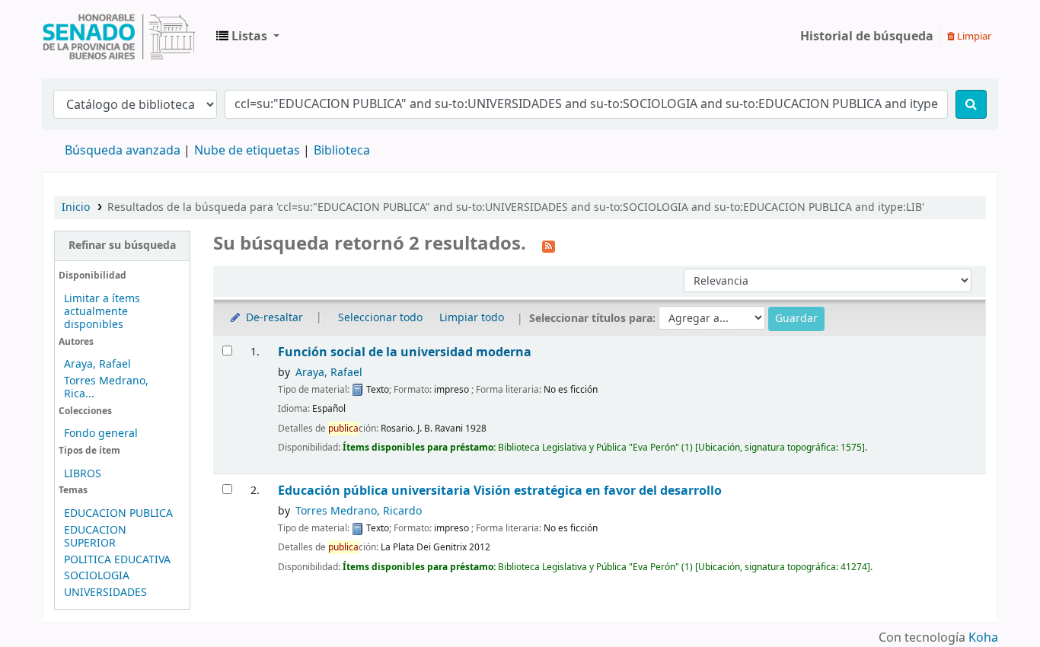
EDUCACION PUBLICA (118, 513)
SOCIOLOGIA (96, 576)
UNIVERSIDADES (105, 593)
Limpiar (973, 36)
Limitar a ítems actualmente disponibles (102, 312)
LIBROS (82, 474)
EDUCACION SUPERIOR (95, 536)
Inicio (76, 207)
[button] (248, 36)
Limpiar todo (471, 318)
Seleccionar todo (380, 318)
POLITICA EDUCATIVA (117, 560)
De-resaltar (273, 318)
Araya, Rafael (97, 364)
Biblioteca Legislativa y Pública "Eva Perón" (119, 36)
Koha (983, 638)
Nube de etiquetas (247, 151)
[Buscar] (971, 104)
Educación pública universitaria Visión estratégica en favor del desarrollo (500, 490)
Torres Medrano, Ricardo (358, 511)
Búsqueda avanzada (122, 151)
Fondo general (101, 433)
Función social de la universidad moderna (404, 352)
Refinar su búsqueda (122, 245)
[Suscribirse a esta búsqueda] (548, 245)
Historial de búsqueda (866, 36)
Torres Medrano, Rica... (106, 387)
